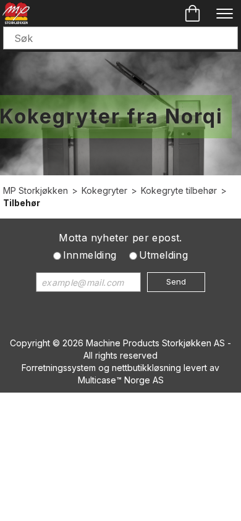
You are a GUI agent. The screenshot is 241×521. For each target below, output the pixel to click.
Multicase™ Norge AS (121, 380)
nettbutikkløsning (146, 367)
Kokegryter (104, 190)
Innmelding (90, 255)
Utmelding (163, 255)
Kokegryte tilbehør (179, 190)
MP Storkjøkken (35, 190)
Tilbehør (21, 203)
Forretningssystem (59, 367)
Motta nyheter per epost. (120, 237)
